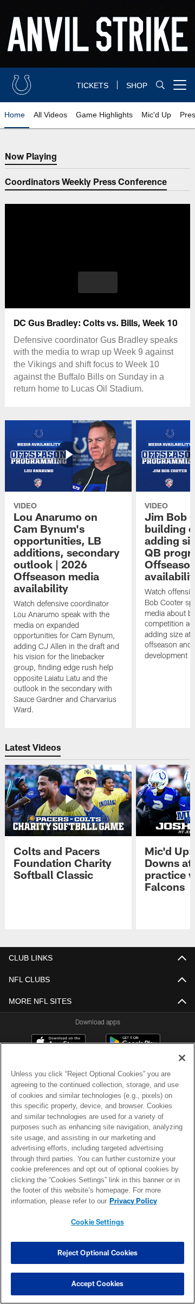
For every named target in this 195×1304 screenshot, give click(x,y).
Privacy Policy (47, 1200)
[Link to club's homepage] (22, 80)
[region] (97, 1173)
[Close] (182, 1058)
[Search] (160, 85)
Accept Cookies (98, 1283)
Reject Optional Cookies (97, 1252)
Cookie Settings (97, 1221)
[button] (97, 282)
